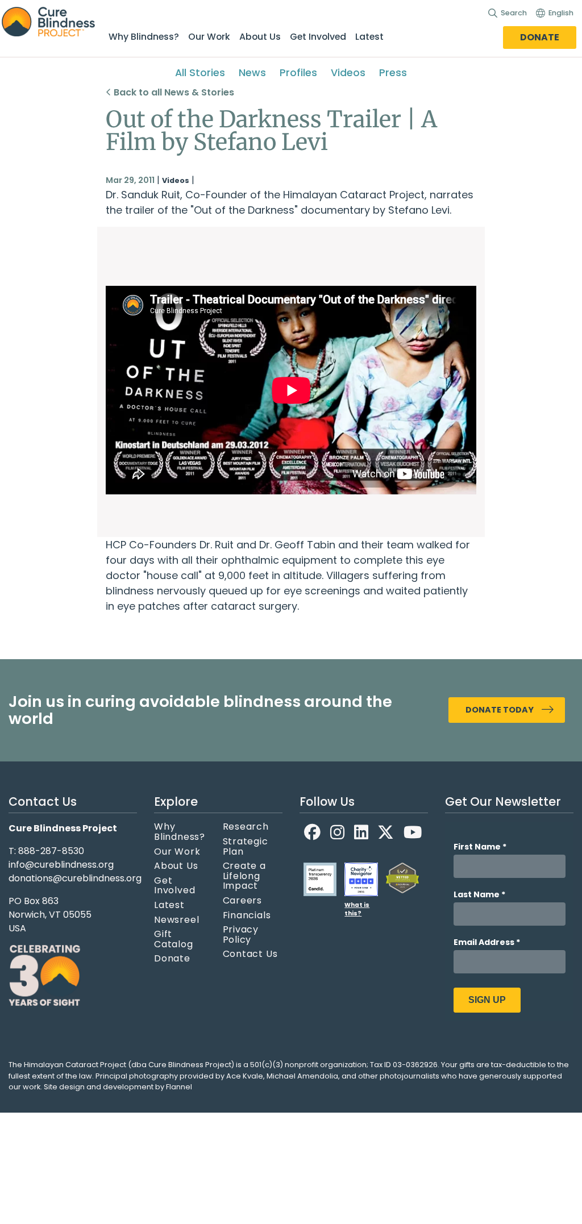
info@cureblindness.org (61, 864)
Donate (539, 37)
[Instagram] (338, 832)
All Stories (200, 73)
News (252, 73)
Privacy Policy (241, 934)
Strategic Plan (245, 846)
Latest (369, 36)
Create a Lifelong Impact (244, 876)
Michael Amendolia (302, 1076)
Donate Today (499, 709)
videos (175, 180)
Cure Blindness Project (58, 22)
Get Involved (318, 36)
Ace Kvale (244, 1076)
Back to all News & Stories (172, 92)
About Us (260, 36)
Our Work (209, 36)
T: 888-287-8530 (46, 850)
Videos (348, 73)
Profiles (298, 73)
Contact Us (250, 954)
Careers (243, 901)
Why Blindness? (144, 36)
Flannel (179, 1087)
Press (393, 73)
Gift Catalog (173, 939)
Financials (247, 915)
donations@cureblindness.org (75, 878)
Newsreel (176, 920)
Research (246, 827)
